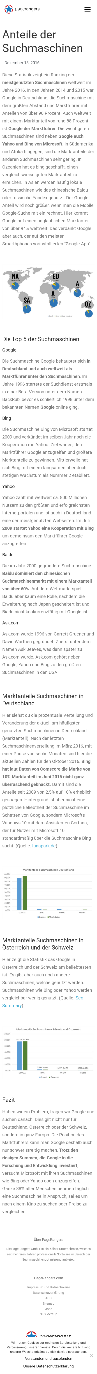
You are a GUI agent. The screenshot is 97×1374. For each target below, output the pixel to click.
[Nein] (91, 1355)
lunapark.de (44, 846)
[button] (87, 9)
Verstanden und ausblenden (48, 1358)
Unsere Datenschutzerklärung (48, 1366)
